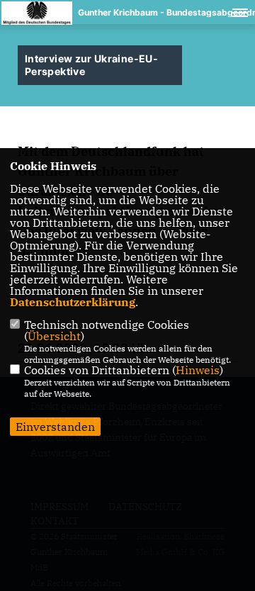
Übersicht (54, 336)
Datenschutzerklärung (72, 302)
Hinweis (198, 370)
